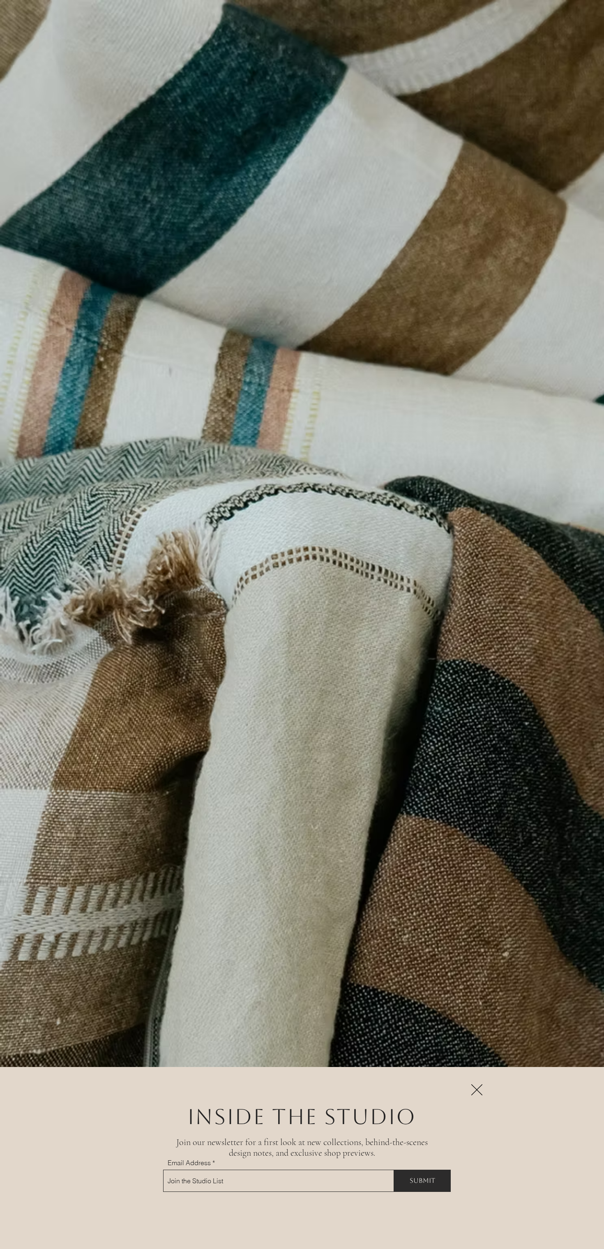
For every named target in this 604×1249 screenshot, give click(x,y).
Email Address (189, 1162)
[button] (476, 1090)
